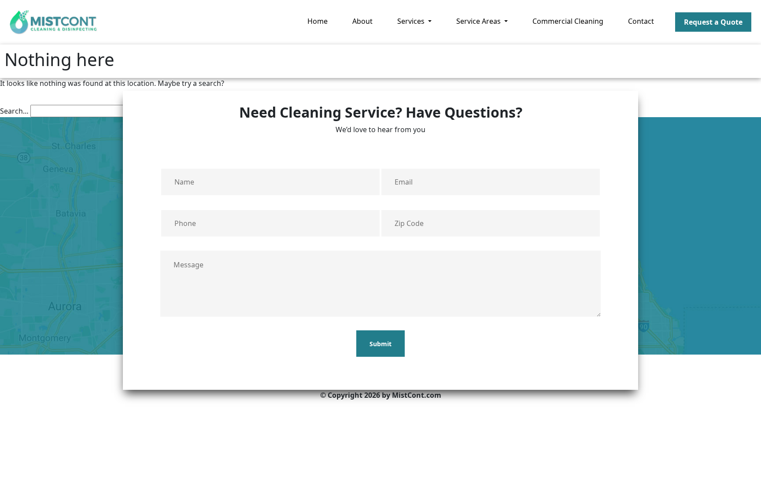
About (362, 21)
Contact (641, 21)
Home (317, 21)
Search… (14, 111)
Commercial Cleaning (567, 21)
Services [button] (411, 21)
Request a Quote (713, 22)
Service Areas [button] (479, 21)
